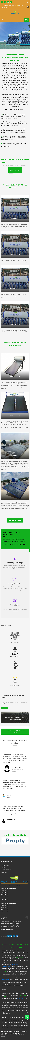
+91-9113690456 (5, 7)
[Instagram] (11, 2)
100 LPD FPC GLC (4, 905)
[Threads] (5, 2)
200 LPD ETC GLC (4, 898)
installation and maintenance (8, 996)
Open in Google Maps (7, 929)
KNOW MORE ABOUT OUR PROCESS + (11, 549)
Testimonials (11, 1031)
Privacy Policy (4, 1031)
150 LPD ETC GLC (4, 899)
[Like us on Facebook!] (8, 936)
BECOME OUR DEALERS (6, 871)
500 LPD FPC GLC (4, 911)
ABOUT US (3, 863)
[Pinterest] (14, 936)
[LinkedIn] (8, 2)
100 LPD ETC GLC (4, 890)
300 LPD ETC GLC (4, 894)
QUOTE (26, 19)
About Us (18, 1031)
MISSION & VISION (5, 865)
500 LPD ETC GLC (4, 892)
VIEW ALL (4, 708)
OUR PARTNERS (4, 867)
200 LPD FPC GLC (4, 907)
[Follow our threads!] (11, 936)
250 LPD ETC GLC (4, 896)
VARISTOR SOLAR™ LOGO (6, 869)
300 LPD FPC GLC (4, 909)
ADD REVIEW (3, 872)
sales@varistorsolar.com (10, 918)
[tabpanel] (15, 35)
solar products (19, 957)
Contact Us (16, 1033)
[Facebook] (2, 2)
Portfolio (10, 1033)
